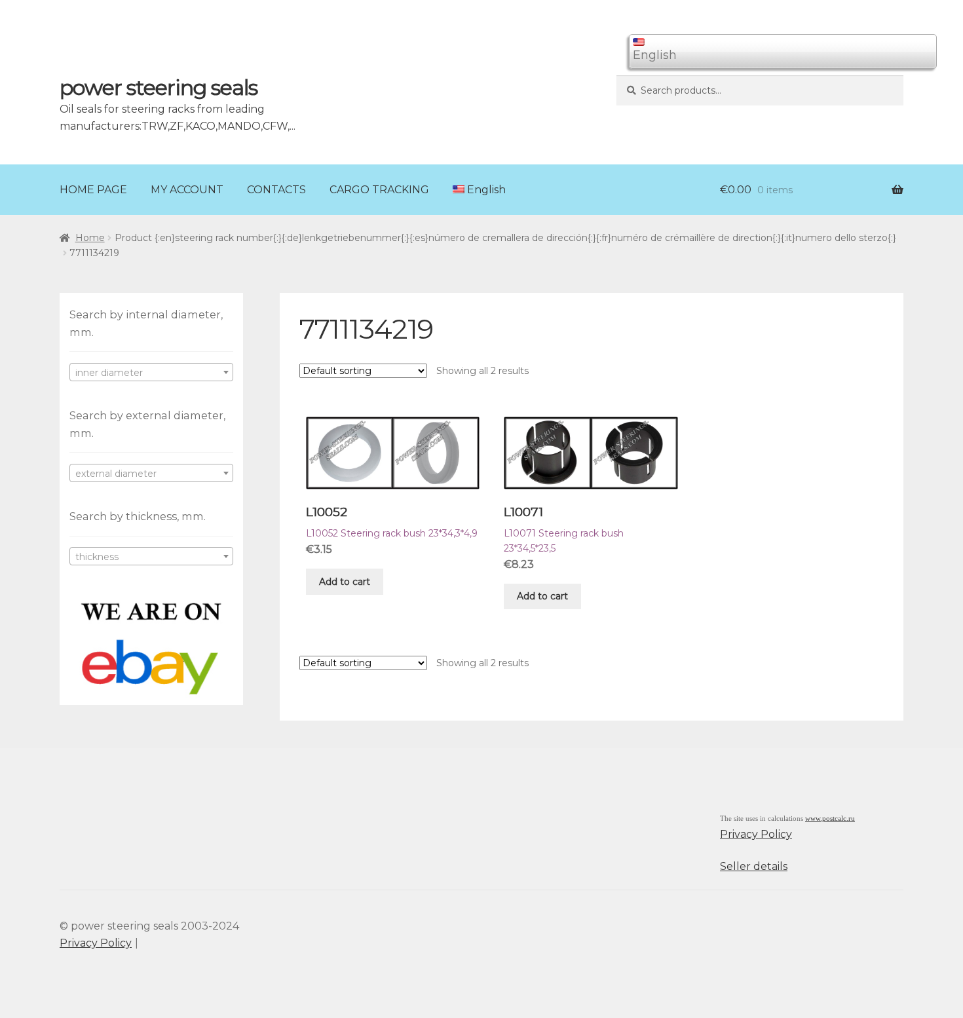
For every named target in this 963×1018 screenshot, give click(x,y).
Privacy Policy (756, 834)
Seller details (753, 866)
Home (90, 238)
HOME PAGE (93, 189)
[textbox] (151, 373)
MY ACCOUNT (187, 189)
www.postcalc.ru (830, 818)
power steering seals (158, 87)
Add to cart (344, 582)
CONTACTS (276, 189)
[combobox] (151, 372)
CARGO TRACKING (379, 189)
